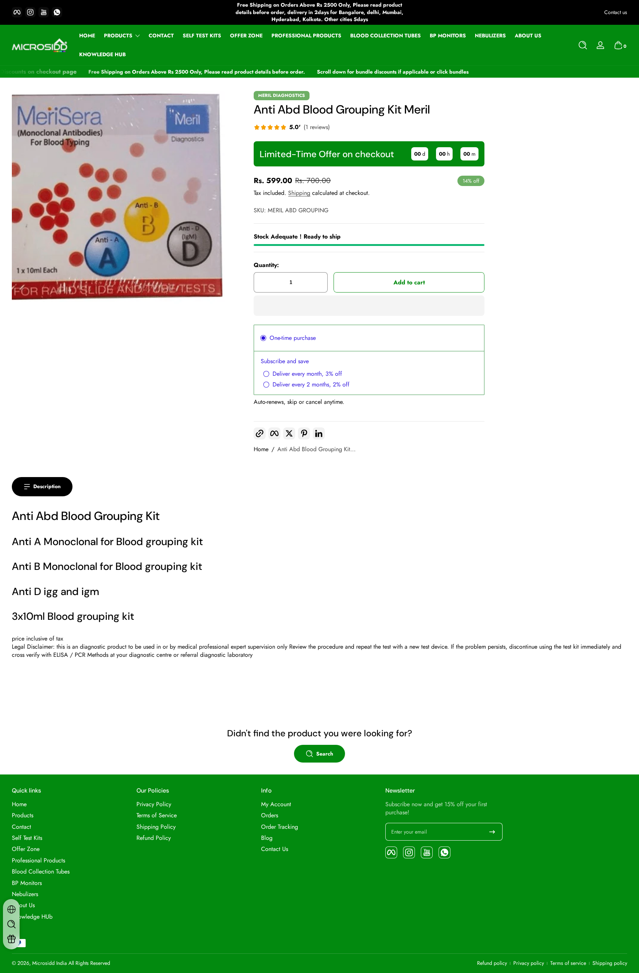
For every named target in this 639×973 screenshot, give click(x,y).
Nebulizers (25, 894)
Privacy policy (528, 963)
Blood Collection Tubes (41, 872)
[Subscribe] (492, 832)
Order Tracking (279, 827)
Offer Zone (26, 849)
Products (118, 35)
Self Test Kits (27, 838)
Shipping (299, 193)
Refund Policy (153, 838)
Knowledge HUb (32, 917)
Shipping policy (609, 963)
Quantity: (266, 265)
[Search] (582, 45)
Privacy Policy (153, 804)
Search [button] (324, 753)
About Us (23, 905)
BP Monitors (27, 883)
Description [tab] (47, 486)
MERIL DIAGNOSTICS (281, 95)
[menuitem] (70, 804)
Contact (21, 827)
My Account (276, 804)
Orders (269, 815)
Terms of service (568, 963)
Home (261, 449)
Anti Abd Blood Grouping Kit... (316, 449)
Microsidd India (49, 963)
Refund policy (492, 963)
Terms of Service (156, 815)
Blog (267, 838)
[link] (292, 128)
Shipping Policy (156, 827)
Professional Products (38, 861)
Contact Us (274, 849)
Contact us (615, 12)
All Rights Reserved (89, 963)
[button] (583, 45)
